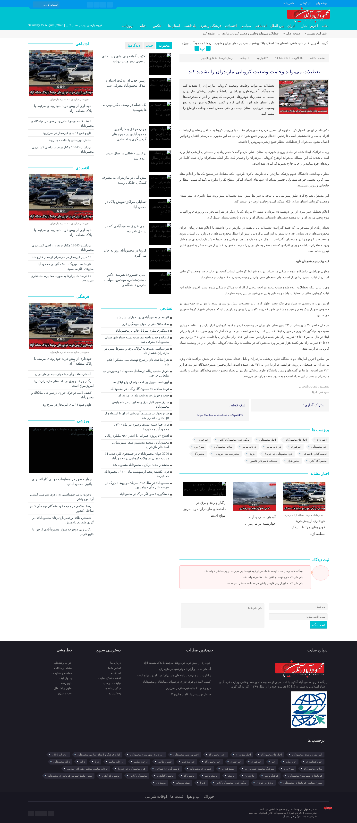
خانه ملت (291, 761)
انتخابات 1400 (59, 754)
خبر (273, 761)
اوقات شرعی (156, 796)
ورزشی (83, 421)
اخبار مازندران (243, 754)
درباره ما (115, 662)
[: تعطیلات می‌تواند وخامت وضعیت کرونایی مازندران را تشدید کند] (183, 48)
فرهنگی (83, 296)
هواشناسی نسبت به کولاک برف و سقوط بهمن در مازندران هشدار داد (136, 351)
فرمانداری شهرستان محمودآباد (305, 775)
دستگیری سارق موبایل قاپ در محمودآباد (142, 330)
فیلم (143, 26)
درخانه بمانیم (249, 446)
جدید (149, 45)
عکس (157, 26)
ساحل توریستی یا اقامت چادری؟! (70, 140)
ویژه (185, 43)
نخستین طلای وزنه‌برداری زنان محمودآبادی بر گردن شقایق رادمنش (63, 520)
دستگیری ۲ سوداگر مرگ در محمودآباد (144, 494)
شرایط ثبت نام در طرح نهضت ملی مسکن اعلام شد (138, 362)
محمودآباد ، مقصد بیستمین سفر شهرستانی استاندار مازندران (140, 445)
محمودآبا (199, 453)
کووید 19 (161, 782)
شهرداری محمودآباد (200, 768)
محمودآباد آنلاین (318, 460)
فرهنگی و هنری (210, 26)
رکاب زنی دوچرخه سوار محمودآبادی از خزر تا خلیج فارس (63, 532)
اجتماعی (261, 26)
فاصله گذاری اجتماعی (315, 453)
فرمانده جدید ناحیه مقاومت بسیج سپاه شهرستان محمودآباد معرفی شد (137, 340)
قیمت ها (177, 796)
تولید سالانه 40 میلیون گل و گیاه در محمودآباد (139, 389)
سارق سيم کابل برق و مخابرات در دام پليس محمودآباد (140, 404)
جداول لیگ (66, 678)
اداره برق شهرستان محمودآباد (146, 754)
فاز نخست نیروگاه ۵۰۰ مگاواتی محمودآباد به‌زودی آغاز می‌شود (65, 266)
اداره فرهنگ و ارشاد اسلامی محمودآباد (98, 754)
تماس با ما (289, 3)
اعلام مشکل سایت (109, 678)
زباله (82, 761)
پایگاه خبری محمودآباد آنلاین (234, 439)
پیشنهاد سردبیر (249, 43)
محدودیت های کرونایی (227, 453)
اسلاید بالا (267, 43)
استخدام (115, 673)
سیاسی (245, 26)
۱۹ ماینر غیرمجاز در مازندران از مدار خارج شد (62, 257)
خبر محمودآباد (319, 446)
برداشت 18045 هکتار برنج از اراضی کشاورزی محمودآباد (63, 149)
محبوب (164, 45)
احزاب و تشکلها (62, 662)
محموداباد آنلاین (110, 775)
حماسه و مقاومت (61, 673)
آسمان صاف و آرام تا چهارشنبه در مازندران (63, 374)
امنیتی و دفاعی (63, 668)
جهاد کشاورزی (314, 761)
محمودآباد (196, 43)
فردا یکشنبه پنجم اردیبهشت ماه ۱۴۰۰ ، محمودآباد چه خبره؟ (136, 474)
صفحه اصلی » (291, 33)
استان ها (174, 26)
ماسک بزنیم (211, 775)
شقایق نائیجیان (209, 58)
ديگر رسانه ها (112, 688)
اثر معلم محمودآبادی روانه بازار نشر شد (143, 317)
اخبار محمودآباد (267, 439)
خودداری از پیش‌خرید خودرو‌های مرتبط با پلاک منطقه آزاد (308, 527)
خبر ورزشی (188, 761)
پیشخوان (321, 3)
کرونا (252, 453)
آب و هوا (193, 796)
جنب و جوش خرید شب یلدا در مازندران (143, 395)
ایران (291, 26)
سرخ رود (199, 446)
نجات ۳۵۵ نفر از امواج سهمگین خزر (145, 324)
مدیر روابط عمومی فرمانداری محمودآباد (70, 775)
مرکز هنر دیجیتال (292, 816)
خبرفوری (296, 446)
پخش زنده (114, 693)
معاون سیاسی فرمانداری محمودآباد (302, 782)
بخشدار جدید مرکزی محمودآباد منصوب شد (141, 465)
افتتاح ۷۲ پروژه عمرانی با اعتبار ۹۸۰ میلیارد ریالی (137, 435)
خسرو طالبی (165, 761)
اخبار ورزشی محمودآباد (186, 754)
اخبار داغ (322, 439)
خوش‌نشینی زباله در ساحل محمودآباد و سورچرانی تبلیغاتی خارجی (136, 373)
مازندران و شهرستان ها (221, 43)
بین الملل (277, 26)
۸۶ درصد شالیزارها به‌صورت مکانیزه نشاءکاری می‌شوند (62, 278)
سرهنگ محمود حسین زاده (259, 768)
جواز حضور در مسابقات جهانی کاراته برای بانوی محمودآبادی (62, 481)
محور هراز (293, 460)
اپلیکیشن (305, 3)
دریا (97, 761)
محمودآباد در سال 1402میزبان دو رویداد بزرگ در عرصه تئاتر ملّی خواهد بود (137, 485)
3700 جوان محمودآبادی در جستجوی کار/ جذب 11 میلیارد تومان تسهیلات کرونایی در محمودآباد (137, 456)
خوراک (209, 796)
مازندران (249, 775)
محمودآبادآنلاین (165, 775)
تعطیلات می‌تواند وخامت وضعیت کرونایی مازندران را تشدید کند (254, 71)
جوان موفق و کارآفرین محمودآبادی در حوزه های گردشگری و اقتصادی (128, 134)
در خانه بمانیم (273, 446)
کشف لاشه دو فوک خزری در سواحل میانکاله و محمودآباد (62, 123)
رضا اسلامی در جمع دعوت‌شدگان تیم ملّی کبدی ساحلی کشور (61, 508)
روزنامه (127, 26)
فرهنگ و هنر (271, 775)
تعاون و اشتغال (63, 688)
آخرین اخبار (310, 26)
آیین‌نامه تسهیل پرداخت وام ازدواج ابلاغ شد (140, 382)
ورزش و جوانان (264, 782)
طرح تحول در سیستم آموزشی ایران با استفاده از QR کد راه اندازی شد (137, 416)
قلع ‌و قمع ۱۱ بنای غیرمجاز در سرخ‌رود (67, 133)
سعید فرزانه (228, 768)
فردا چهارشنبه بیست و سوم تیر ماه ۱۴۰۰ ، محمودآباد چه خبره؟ (141, 427)
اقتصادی (231, 26)
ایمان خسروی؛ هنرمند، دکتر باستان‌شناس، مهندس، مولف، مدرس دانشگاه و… (125, 280)
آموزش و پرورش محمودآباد (307, 754)
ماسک (231, 775)
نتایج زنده (66, 683)
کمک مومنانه (183, 782)
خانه (325, 26)
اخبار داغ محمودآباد (296, 439)
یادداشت (190, 26)
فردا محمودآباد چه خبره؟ (278, 453)
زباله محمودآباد (61, 761)
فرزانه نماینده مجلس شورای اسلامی (87, 768)
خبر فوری (203, 439)
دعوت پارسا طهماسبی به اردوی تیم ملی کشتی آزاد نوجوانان (62, 497)
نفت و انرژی (65, 693)
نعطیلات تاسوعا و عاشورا (264, 460)
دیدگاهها (134, 45)
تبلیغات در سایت (110, 683)
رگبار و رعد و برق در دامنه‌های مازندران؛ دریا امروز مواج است (204, 509)
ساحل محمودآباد (223, 446)
